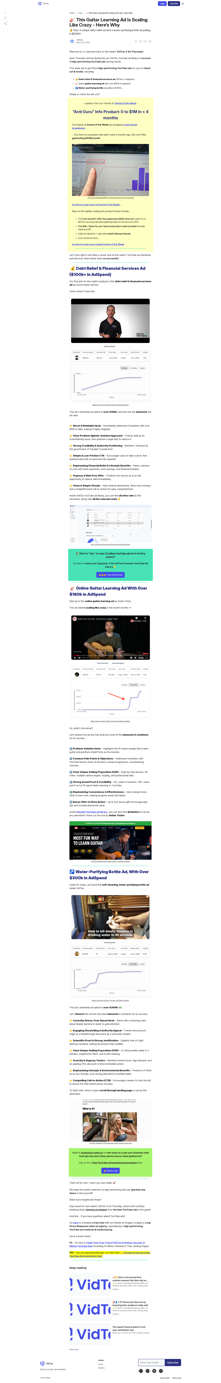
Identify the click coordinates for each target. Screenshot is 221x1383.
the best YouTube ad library (91, 812)
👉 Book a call (110, 1170)
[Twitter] (141, 1371)
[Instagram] (161, 1371)
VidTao (72, 13)
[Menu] (182, 3)
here (75, 1222)
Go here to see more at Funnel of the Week (96, 204)
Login (162, 3)
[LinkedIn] (147, 1371)
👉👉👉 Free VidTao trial (110, 575)
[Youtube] (154, 1371)
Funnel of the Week (125, 103)
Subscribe (174, 3)
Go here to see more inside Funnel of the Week (98, 244)
